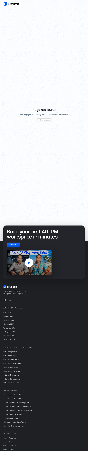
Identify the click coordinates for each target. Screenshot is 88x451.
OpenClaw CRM (9, 336)
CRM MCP (7, 312)
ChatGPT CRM (8, 320)
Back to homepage (44, 120)
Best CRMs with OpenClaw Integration (17, 410)
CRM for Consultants (11, 359)
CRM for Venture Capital (12, 371)
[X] (10, 300)
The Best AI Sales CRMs (12, 399)
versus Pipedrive (9, 438)
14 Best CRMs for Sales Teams (14, 422)
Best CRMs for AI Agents (12, 414)
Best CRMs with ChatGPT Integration (17, 407)
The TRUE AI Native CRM (12, 395)
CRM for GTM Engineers (12, 363)
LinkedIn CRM (8, 324)
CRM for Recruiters (10, 367)
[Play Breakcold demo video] (29, 262)
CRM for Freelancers (11, 375)
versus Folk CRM (9, 446)
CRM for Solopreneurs (11, 379)
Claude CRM (8, 316)
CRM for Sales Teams (11, 383)
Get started (12, 244)
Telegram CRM (9, 332)
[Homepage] (11, 4)
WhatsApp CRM (9, 328)
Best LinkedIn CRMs (11, 418)
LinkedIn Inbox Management (13, 426)
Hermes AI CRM (9, 340)
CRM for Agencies (10, 352)
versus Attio (7, 442)
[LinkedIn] (5, 300)
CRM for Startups (9, 356)
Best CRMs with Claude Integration (16, 403)
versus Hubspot (9, 450)
